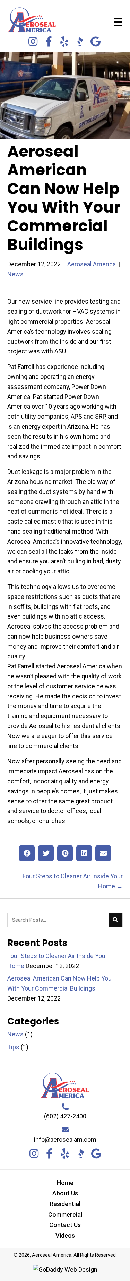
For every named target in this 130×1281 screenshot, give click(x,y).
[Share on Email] (103, 853)
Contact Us (65, 1225)
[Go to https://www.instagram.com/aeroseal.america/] (33, 42)
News (15, 274)
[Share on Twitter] (46, 853)
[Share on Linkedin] (84, 853)
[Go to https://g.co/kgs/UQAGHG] (95, 42)
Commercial (65, 1214)
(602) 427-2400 (65, 1116)
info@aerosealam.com (65, 1139)
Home (65, 1182)
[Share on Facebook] (27, 853)
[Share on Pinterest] (65, 853)
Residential (65, 1203)
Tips (13, 1047)
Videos (65, 1235)
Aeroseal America (91, 264)
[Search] (115, 920)
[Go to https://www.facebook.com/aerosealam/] (48, 42)
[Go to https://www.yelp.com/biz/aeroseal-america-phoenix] (64, 42)
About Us (65, 1193)
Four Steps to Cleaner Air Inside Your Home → (73, 881)
